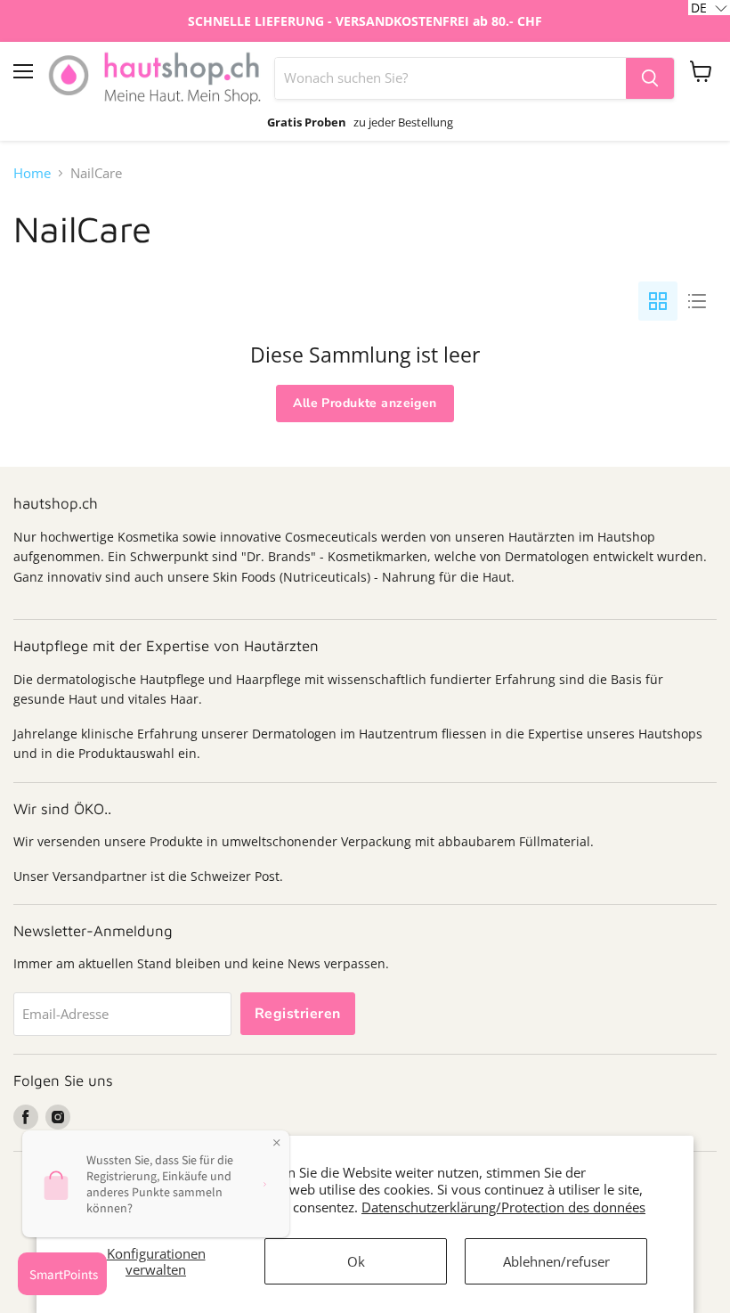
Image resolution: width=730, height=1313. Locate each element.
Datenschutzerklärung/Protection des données (503, 1207)
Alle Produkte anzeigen (364, 403)
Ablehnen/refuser (556, 1261)
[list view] (697, 301)
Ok (356, 1261)
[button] (709, 7)
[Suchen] (650, 78)
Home (32, 173)
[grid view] (657, 301)
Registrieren (298, 1013)
